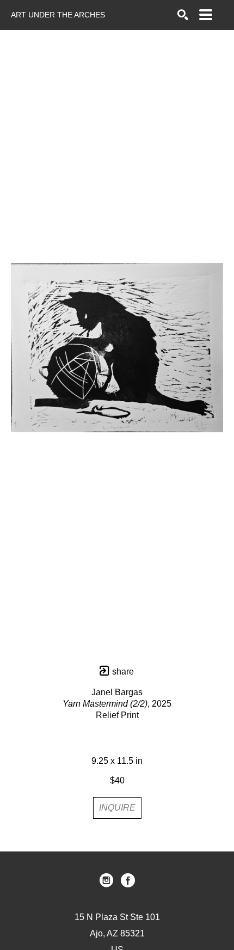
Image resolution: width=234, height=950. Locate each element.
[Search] (182, 14)
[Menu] (205, 14)
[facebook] (128, 880)
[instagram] (106, 880)
